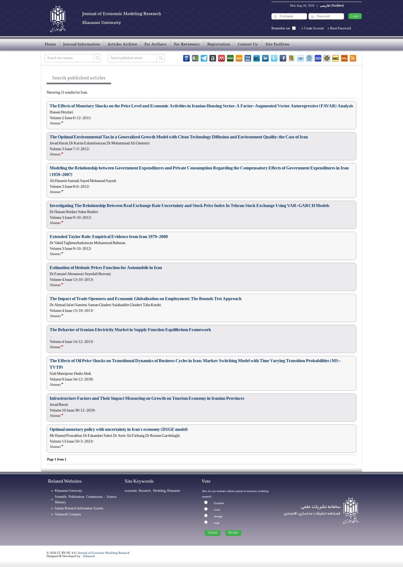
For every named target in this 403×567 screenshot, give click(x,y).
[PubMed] (248, 58)
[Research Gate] (195, 58)
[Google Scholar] (186, 58)
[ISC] (335, 58)
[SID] (318, 58)
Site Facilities (277, 44)
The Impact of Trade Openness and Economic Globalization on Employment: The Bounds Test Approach (146, 298)
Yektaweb (89, 556)
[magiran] (291, 58)
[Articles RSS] (353, 58)
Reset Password (340, 28)
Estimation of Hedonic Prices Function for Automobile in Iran (106, 267)
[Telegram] (204, 58)
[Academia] (212, 58)
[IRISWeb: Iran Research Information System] (300, 58)
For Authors (155, 44)
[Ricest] (326, 58)
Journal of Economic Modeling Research (104, 552)
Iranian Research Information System (79, 508)
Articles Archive (122, 44)
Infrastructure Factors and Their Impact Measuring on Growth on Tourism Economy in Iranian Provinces (147, 398)
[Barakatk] (309, 58)
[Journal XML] (344, 58)
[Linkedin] (265, 58)
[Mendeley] (221, 58)
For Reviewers (187, 44)
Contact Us (248, 44)
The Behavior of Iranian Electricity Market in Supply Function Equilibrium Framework (130, 329)
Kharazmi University (68, 491)
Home (50, 44)
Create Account (314, 28)
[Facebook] (283, 58)
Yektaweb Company (68, 514)
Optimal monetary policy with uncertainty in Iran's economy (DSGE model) (119, 429)
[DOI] (239, 58)
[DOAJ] (230, 58)
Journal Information (81, 44)
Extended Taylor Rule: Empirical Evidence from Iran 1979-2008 (109, 236)
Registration (218, 44)
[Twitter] (274, 58)
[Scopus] (256, 58)
